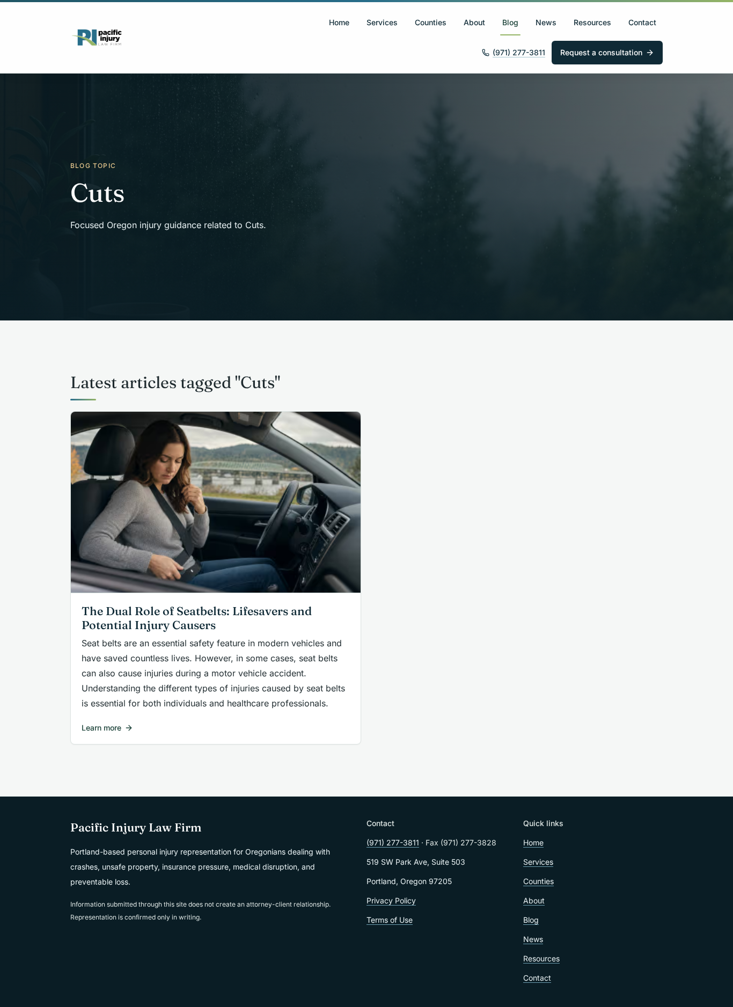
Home (339, 22)
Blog (510, 22)
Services (382, 22)
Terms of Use (389, 919)
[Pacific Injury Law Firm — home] (97, 37)
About (474, 22)
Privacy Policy (391, 900)
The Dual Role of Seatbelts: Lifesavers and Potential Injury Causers (197, 618)
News (546, 22)
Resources (592, 22)
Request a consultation (601, 52)
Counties (430, 22)
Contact (642, 22)
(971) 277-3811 (519, 52)
